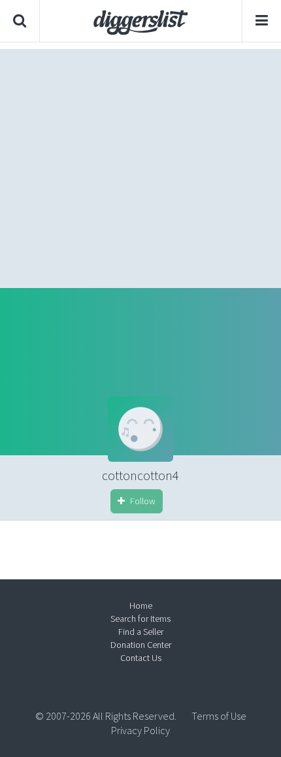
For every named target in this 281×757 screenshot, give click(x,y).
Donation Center (140, 645)
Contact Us (140, 658)
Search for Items (140, 618)
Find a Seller (140, 631)
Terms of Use (218, 715)
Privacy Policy (140, 730)
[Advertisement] (140, 165)
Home (140, 605)
